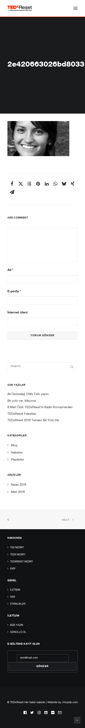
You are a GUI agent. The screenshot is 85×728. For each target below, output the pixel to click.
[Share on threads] (29, 184)
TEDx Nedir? (17, 554)
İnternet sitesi (17, 312)
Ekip (12, 569)
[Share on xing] (72, 184)
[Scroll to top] (77, 720)
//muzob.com (70, 702)
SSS (12, 597)
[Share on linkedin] (46, 184)
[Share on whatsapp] (55, 184)
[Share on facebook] (12, 184)
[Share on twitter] (21, 184)
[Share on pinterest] (38, 184)
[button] (75, 8)
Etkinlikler (17, 604)
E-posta (14, 291)
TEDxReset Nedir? (21, 562)
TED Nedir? (17, 547)
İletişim (15, 590)
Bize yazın (16, 625)
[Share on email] (12, 192)
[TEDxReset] (19, 8)
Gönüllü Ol (18, 632)
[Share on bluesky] (64, 184)
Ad (10, 270)
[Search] (42, 366)
